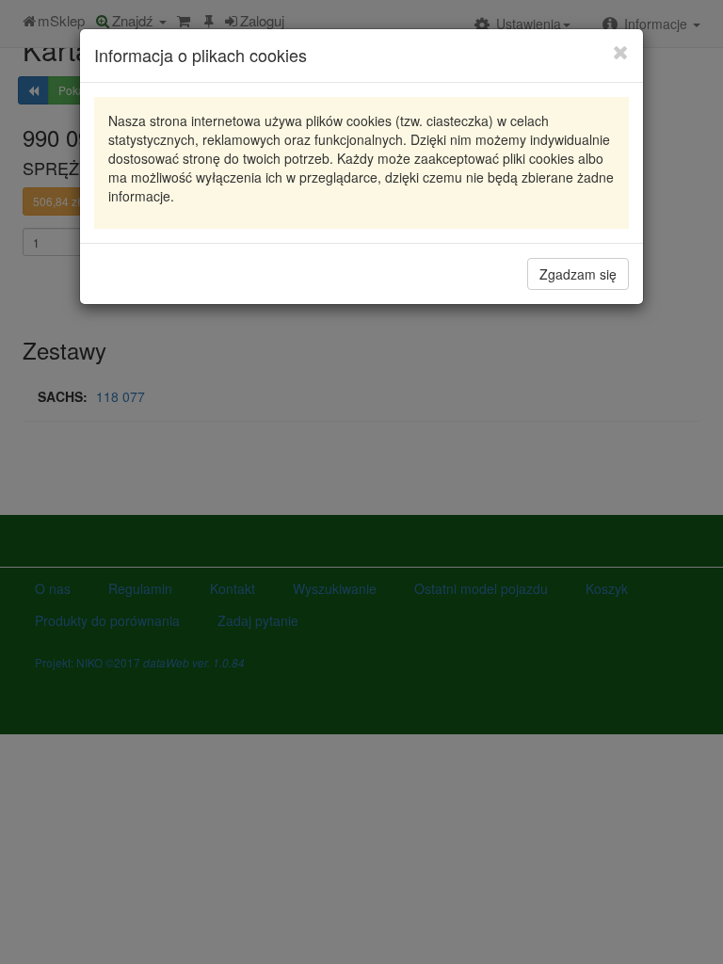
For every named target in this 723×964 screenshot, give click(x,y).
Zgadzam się (578, 274)
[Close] (621, 51)
